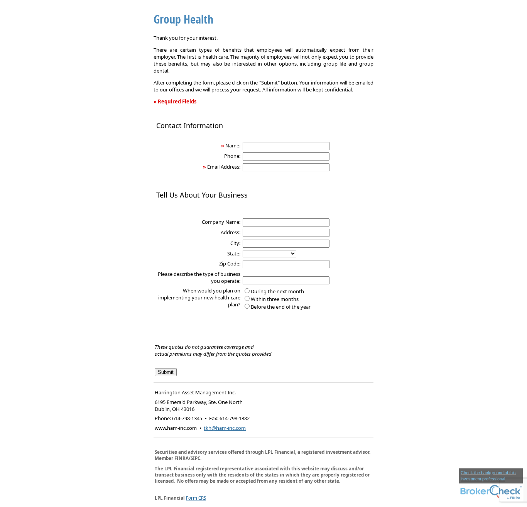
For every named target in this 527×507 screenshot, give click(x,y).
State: (233, 253)
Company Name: (221, 221)
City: (235, 243)
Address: (230, 232)
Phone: (232, 155)
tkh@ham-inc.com (225, 427)
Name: (232, 145)
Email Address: (223, 166)
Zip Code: (229, 263)
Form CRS (196, 498)
